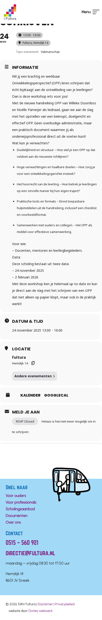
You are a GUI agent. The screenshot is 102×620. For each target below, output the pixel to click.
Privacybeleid (64, 604)
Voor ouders (16, 495)
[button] (89, 12)
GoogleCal (56, 395)
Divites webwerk (40, 611)
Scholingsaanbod (20, 509)
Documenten (17, 515)
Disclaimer (45, 604)
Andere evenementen (33, 376)
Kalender (30, 395)
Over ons (13, 522)
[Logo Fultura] (10, 12)
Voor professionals (21, 502)
